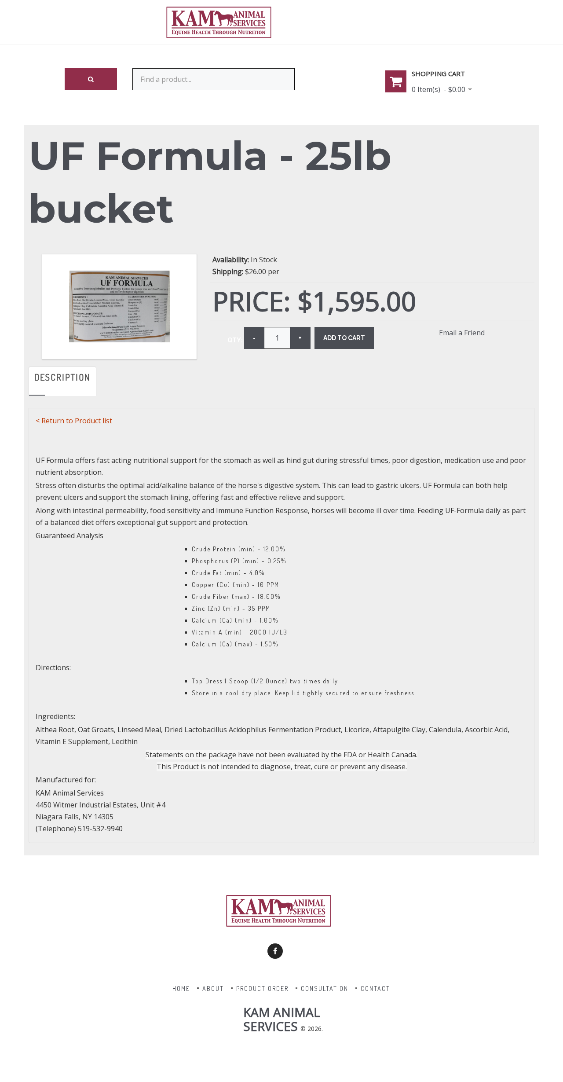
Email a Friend (462, 332)
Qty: (235, 340)
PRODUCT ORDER (262, 988)
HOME (181, 988)
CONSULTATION (324, 988)
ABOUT (213, 988)
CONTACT (375, 988)
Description (62, 377)
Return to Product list (76, 420)
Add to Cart (344, 337)
